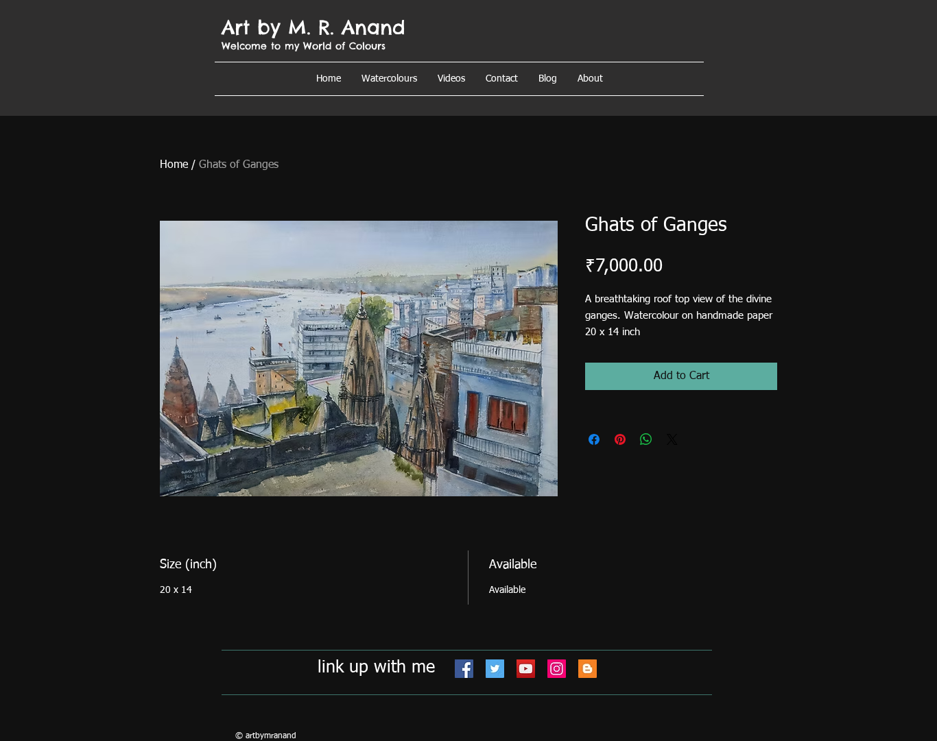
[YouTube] (526, 668)
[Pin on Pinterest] (620, 439)
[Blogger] (587, 668)
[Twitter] (495, 668)
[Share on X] (672, 439)
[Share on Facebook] (594, 439)
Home (174, 165)
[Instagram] (556, 668)
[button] (590, 78)
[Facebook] (464, 668)
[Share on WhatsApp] (646, 439)
